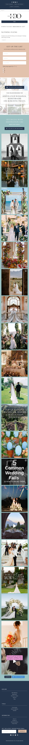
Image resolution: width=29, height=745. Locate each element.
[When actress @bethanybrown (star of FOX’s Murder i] (14, 174)
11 (4, 72)
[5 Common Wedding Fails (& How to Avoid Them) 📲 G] (14, 472)
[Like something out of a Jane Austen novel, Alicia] (14, 363)
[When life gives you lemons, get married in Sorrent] (14, 228)
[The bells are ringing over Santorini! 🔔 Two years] (14, 147)
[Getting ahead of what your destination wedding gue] (14, 417)
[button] (11, 735)
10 (4, 70)
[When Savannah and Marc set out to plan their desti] (14, 282)
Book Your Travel (19, 4)
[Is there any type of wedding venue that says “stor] (14, 580)
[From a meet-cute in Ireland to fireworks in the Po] (14, 499)
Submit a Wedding (14, 6)
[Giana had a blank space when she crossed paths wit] (14, 607)
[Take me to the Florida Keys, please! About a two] (14, 201)
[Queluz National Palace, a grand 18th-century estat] (14, 309)
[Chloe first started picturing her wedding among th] (14, 390)
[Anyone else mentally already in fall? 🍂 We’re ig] (14, 255)
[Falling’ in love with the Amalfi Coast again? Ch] (14, 526)
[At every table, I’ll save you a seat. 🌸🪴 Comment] (14, 445)
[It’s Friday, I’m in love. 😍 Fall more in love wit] (14, 553)
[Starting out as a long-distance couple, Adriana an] (14, 634)
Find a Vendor (9, 4)
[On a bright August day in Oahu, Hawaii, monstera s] (14, 336)
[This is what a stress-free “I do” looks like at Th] (14, 661)
